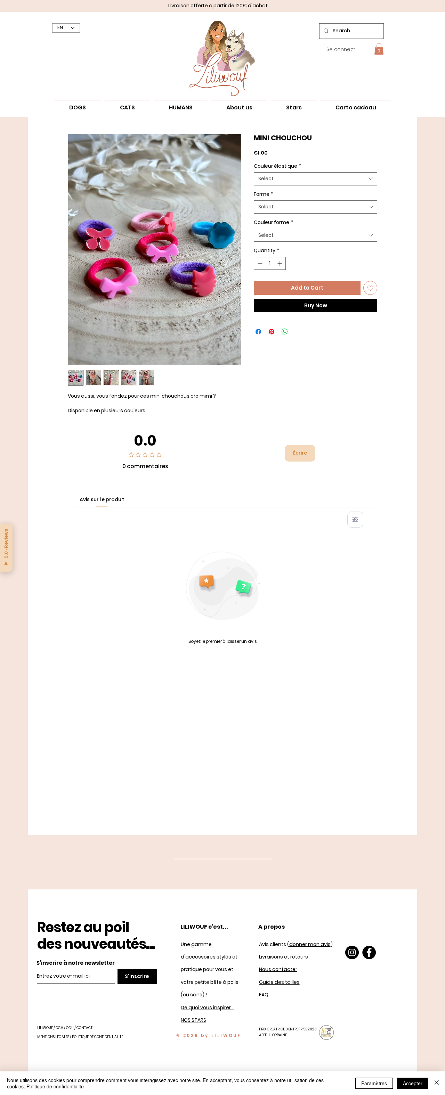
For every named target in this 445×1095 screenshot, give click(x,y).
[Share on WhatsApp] (285, 331)
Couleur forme (273, 222)
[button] (379, 49)
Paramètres (374, 1083)
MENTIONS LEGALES (53, 1036)
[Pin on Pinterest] (271, 331)
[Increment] (280, 263)
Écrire (300, 452)
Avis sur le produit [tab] (102, 499)
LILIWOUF (45, 1027)
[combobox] (315, 178)
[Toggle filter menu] (355, 520)
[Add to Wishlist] (370, 288)
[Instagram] (352, 952)
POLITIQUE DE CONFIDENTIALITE (97, 1036)
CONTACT (84, 1027)
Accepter (412, 1083)
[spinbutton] (270, 263)
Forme (263, 194)
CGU (70, 1027)
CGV (59, 1027)
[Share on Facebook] (258, 331)
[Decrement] (259, 263)
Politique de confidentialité (55, 1086)
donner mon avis (310, 944)
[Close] (436, 1083)
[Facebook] (369, 952)
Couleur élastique (277, 166)
